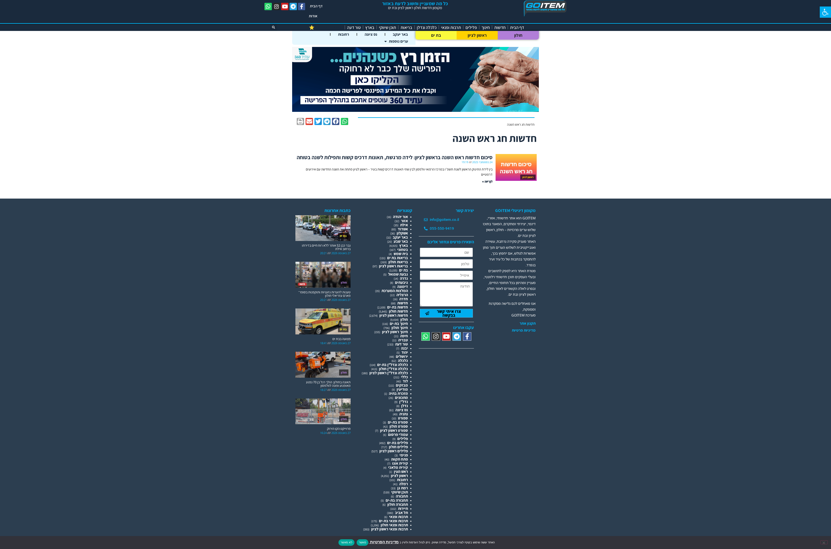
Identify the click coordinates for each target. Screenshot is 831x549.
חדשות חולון (398, 311)
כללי (404, 376)
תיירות (403, 508)
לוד (405, 381)
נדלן (404, 405)
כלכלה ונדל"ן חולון (393, 368)
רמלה (403, 483)
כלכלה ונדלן (426, 27)
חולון (518, 35)
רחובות (343, 34)
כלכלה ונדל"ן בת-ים (392, 364)
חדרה (403, 298)
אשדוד (403, 228)
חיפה (404, 335)
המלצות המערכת (395, 290)
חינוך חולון (399, 327)
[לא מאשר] (824, 542)
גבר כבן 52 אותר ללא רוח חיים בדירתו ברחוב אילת (326, 247)
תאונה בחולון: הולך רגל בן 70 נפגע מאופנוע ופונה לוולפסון (328, 384)
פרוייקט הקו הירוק (339, 428)
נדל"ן (403, 401)
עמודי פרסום (398, 434)
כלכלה (403, 360)
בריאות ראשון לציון (393, 265)
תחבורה (402, 496)
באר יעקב (400, 34)
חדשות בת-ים (397, 307)
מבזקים (402, 385)
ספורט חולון (399, 426)
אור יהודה (400, 216)
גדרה (404, 278)
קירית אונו (400, 463)
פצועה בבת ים (341, 339)
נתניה (403, 413)
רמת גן (402, 487)
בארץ (369, 27)
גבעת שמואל (398, 274)
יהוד (404, 352)
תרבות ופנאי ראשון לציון (389, 529)
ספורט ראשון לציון (394, 430)
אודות (313, 15)
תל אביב (401, 512)
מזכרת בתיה (398, 393)
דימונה (402, 286)
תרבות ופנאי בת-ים (393, 520)
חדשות (500, 27)
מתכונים (401, 397)
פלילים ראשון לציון (393, 450)
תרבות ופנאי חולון (394, 524)
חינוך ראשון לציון (395, 331)
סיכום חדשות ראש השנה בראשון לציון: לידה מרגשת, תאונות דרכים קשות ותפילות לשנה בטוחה (395, 157)
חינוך (486, 27)
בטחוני (402, 249)
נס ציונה (371, 34)
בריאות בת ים (397, 257)
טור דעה (354, 27)
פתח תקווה (399, 459)
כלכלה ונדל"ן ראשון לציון (388, 372)
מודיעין (402, 389)
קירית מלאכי (398, 467)
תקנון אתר (528, 323)
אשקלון (402, 233)
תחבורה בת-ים (397, 500)
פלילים (471, 27)
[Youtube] (284, 6)
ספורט (403, 418)
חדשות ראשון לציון (393, 315)
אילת (404, 224)
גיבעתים (401, 282)
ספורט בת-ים (398, 422)
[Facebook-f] (301, 6)
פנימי (403, 455)
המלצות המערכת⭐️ (326, 27)
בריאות (406, 27)
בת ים (436, 35)
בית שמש (401, 253)
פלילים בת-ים (397, 442)
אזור (404, 220)
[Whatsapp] (268, 6)
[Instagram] (276, 6)
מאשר (362, 542)
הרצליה (402, 294)
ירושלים (402, 356)
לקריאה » (487, 181)
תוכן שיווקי (387, 27)
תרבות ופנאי (451, 27)
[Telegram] (293, 6)
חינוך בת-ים (399, 323)
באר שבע (401, 241)
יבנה (404, 348)
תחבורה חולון (397, 504)
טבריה (403, 339)
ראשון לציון (477, 35)
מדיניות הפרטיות (384, 542)
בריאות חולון (398, 261)
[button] (825, 12)
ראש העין (401, 471)
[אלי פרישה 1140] (415, 110)
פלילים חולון (398, 446)
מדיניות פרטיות (524, 330)
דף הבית (316, 5)
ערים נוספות (398, 41)
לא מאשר (346, 542)
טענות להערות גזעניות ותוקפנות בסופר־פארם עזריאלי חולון (324, 294)
